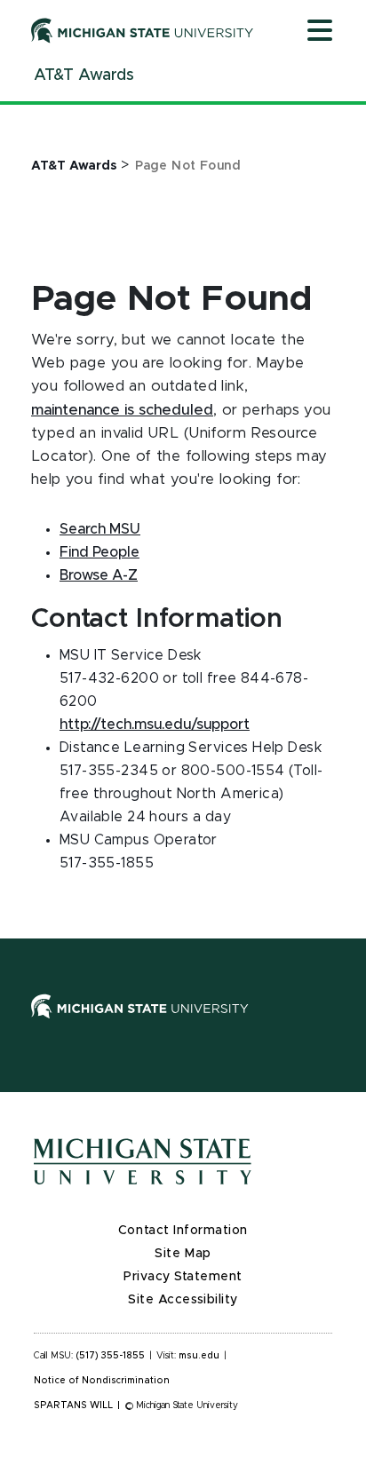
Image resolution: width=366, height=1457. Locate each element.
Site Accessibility (183, 1300)
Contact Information (183, 1230)
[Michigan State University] (142, 30)
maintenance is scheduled (122, 410)
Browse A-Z (99, 575)
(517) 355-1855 (111, 1355)
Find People (99, 552)
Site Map (183, 1253)
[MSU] (183, 1024)
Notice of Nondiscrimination (102, 1380)
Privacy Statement (183, 1277)
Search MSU (100, 529)
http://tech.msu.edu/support (155, 724)
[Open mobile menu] (319, 32)
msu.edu (199, 1355)
